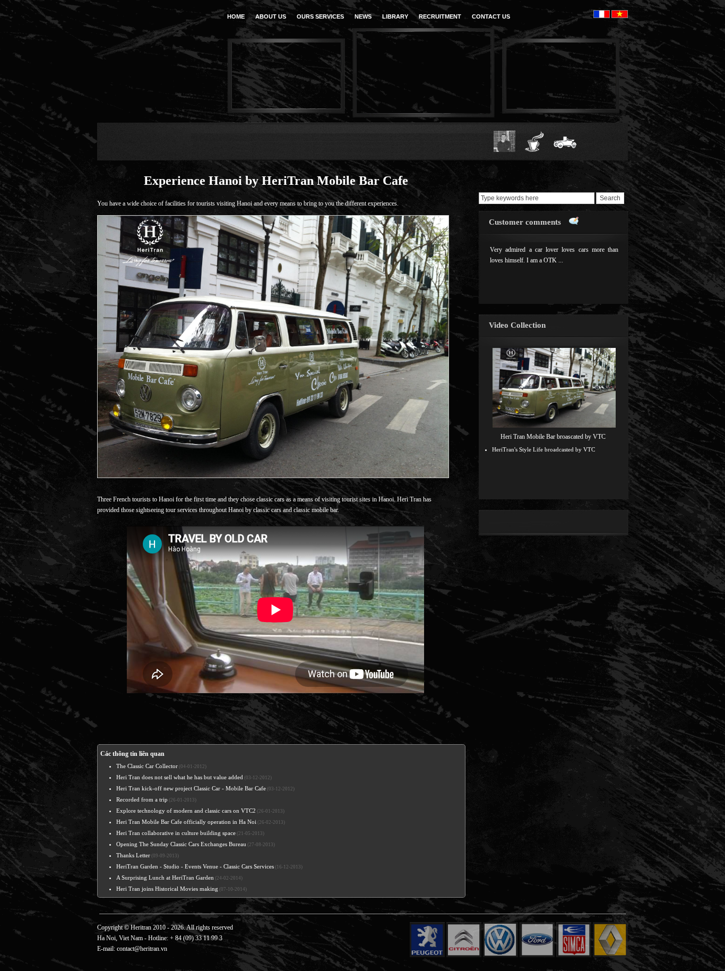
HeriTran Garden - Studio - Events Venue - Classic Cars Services (195, 866)
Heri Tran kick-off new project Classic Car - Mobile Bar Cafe (191, 788)
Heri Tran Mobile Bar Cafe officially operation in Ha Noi (186, 822)
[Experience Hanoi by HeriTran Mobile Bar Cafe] (273, 476)
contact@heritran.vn (142, 948)
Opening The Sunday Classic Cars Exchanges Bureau (181, 844)
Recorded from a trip (142, 799)
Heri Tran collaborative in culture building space (176, 833)
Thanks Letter (133, 855)
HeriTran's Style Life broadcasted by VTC (543, 449)
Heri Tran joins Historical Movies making (167, 888)
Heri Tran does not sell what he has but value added (179, 777)
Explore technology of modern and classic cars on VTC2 (186, 810)
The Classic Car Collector (147, 766)
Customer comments (525, 222)
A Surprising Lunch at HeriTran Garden (165, 877)
